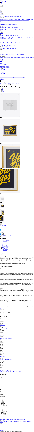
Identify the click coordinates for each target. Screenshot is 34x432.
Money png (29, 57)
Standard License (2, 356)
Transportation (18, 54)
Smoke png (32, 57)
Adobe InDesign (11, 45)
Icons (12, 24)
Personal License (2, 325)
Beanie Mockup (18, 20)
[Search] (9, 84)
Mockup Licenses (2, 21)
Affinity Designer (16, 27)
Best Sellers (1, 16)
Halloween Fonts (25, 37)
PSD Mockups (27, 20)
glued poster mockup (5, 249)
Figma (10, 27)
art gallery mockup (5, 247)
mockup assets (5, 253)
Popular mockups (22, 419)
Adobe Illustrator (7, 27)
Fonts (6, 419)
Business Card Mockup (25, 19)
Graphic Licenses (2, 31)
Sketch (12, 27)
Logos (22, 42)
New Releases (16, 16)
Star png (4, 57)
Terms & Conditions (20, 421)
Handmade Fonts (11, 35)
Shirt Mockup (2, 20)
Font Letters (3, 38)
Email (18, 42)
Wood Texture (7, 29)
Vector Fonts (7, 35)
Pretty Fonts (29, 37)
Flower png (23, 57)
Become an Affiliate (8, 235)
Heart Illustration (20, 29)
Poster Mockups (9, 328)
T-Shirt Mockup (2, 19)
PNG (12, 419)
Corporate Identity (15, 42)
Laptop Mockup (10, 20)
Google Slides (2, 45)
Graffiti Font (2, 37)
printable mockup (5, 250)
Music (7, 54)
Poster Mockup (19, 19)
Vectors (3, 24)
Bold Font (10, 37)
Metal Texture (15, 29)
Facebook (1, 429)
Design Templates (9, 419)
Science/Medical (10, 54)
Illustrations (5, 24)
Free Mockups (20, 16)
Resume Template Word (24, 47)
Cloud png (13, 57)
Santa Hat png (10, 57)
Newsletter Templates (12, 47)
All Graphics (2, 23)
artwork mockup (5, 244)
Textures (10, 24)
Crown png (16, 57)
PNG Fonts (1, 35)
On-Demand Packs (14, 421)
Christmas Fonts (20, 37)
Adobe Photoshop (2, 27)
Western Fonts (10, 38)
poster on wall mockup (6, 240)
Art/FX (3, 55)
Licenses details (2, 308)
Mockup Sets (5, 16)
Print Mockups (5, 328)
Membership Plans (2, 421)
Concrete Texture (24, 29)
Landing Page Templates (12, 48)
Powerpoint (5, 45)
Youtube (4, 429)
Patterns (8, 24)
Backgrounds (15, 24)
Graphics (4, 419)
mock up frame (5, 241)
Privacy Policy (25, 421)
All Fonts (1, 33)
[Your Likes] (0, 79)
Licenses (28, 421)
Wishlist (14, 419)
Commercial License (3, 335)
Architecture (22, 54)
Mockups (1, 328)
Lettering (4, 35)
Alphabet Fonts (13, 37)
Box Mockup (14, 20)
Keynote (17, 45)
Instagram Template (29, 47)
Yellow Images (2, 430)
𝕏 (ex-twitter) (12, 429)
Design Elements (2, 29)
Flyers (20, 42)
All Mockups (2, 14)
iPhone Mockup (11, 19)
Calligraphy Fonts (6, 37)
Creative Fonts (16, 35)
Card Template (7, 48)
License (1, 10)
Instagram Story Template (6, 47)
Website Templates (18, 47)
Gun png (26, 57)
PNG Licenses (2, 59)
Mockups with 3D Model (10, 16)
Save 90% (1, 12)
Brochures (1, 42)
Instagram (9, 429)
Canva (8, 45)
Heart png (1, 57)
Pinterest (6, 429)
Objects (1, 55)
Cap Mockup (6, 20)
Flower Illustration (11, 29)
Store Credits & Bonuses (8, 421)
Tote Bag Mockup (22, 20)
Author (5, 225)
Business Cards (5, 42)
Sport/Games (14, 54)
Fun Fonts (17, 37)
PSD (1, 24)
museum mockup (5, 245)
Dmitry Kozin (2, 225)
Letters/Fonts (6, 55)
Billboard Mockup (30, 19)
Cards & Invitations (9, 42)
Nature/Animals (4, 54)
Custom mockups (18, 419)
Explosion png (20, 57)
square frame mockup (6, 246)
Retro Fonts (6, 38)
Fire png (6, 57)
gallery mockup (5, 248)
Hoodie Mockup (7, 19)
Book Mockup (15, 19)
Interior (1, 54)
